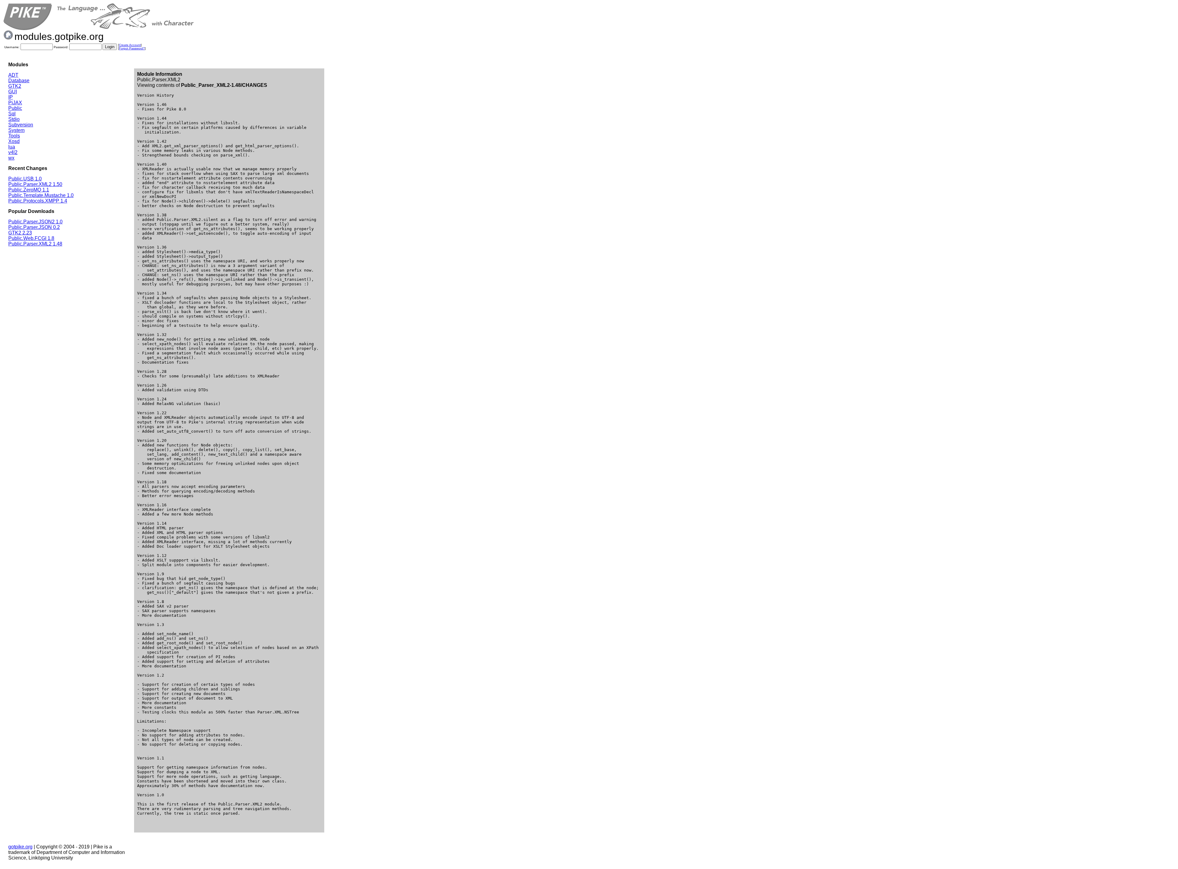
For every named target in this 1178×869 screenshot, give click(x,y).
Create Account (130, 45)
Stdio (14, 119)
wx (11, 157)
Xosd (14, 141)
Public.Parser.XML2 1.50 (35, 184)
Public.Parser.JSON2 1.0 (35, 221)
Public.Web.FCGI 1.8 (31, 238)
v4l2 (12, 152)
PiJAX (15, 102)
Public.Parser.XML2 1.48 (35, 243)
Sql (12, 113)
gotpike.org (20, 846)
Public (15, 108)
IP (10, 97)
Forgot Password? (132, 48)
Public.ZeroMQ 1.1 (28, 189)
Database (18, 80)
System (16, 130)
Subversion (20, 124)
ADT (13, 75)
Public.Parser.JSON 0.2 (34, 227)
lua (11, 146)
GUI (12, 91)
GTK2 (14, 86)
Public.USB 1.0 (25, 178)
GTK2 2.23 (20, 232)
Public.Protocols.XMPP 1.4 (37, 200)
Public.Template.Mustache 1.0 (41, 195)
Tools (14, 135)
